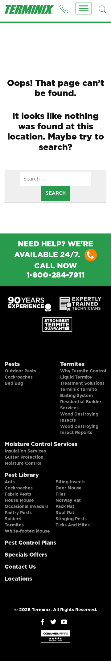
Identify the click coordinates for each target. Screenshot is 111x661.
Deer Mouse (69, 488)
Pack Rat (65, 507)
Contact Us (20, 567)
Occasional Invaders (26, 507)
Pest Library (22, 475)
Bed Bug (14, 383)
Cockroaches (19, 377)
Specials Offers (26, 555)
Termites (72, 364)
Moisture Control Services (41, 444)
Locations (18, 579)
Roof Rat (65, 513)
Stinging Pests (71, 519)
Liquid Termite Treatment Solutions (82, 380)
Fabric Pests (18, 494)
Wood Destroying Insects (79, 417)
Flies (61, 494)
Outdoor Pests (20, 371)
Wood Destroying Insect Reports (79, 429)
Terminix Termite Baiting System (78, 392)
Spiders (13, 519)
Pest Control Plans (30, 543)
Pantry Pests (18, 513)
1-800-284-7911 (55, 275)
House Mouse (19, 500)
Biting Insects (70, 482)
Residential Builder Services (80, 405)
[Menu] (84, 8)
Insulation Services (25, 451)
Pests (12, 364)
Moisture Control (23, 463)
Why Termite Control (83, 371)
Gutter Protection (24, 457)
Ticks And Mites (73, 525)
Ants (10, 482)
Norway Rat (68, 500)
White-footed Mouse (27, 531)
